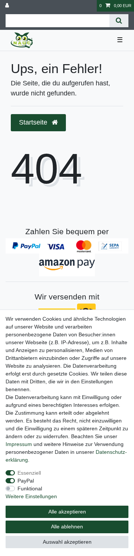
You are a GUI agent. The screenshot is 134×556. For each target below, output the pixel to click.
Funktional (29, 488)
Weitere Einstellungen (31, 496)
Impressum (19, 444)
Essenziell (29, 473)
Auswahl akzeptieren (67, 542)
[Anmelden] (8, 6)
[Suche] (118, 20)
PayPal (25, 481)
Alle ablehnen (67, 527)
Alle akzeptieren (67, 512)
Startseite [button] (34, 122)
